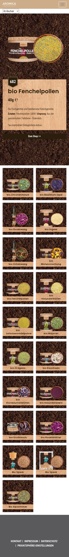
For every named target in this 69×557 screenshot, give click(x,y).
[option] (34, 77)
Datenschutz (49, 541)
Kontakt (16, 541)
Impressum (31, 541)
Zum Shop (33, 136)
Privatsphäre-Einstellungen (36, 545)
